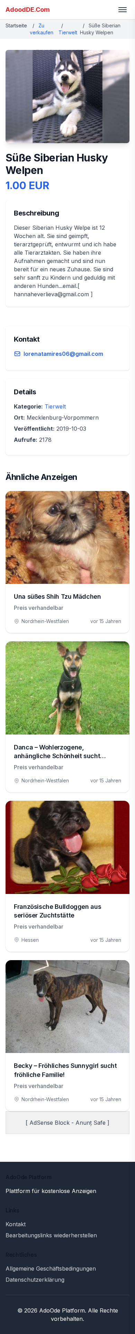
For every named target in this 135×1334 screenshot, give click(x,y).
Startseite (16, 25)
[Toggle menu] (122, 10)
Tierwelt (67, 32)
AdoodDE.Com (28, 9)
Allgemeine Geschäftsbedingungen (51, 1268)
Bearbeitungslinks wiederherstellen (51, 1235)
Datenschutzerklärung (35, 1279)
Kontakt (16, 1224)
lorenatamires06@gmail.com (63, 353)
